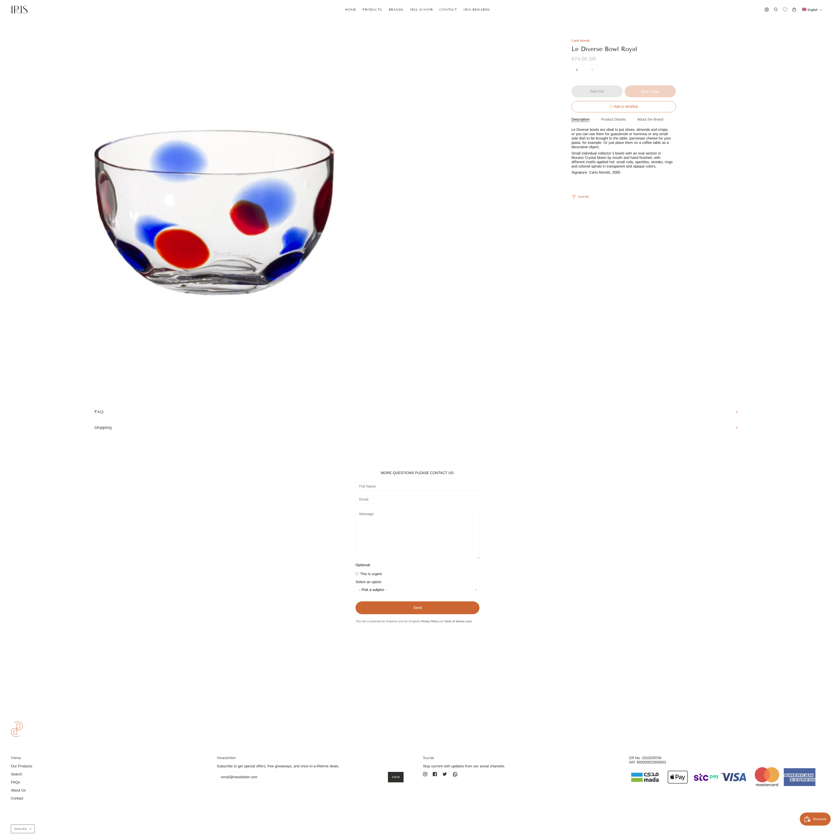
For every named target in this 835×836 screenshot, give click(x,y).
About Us (18, 790)
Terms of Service (454, 621)
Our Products (21, 766)
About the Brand (650, 119)
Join (396, 777)
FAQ (99, 411)
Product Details (613, 119)
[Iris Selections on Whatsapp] (455, 775)
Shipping (103, 427)
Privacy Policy (429, 621)
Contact (17, 798)
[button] (812, 9)
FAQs (15, 782)
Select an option (368, 582)
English (21, 829)
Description (580, 119)
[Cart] (794, 9)
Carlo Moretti (580, 40)
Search (16, 774)
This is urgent (370, 574)
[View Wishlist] (785, 9)
